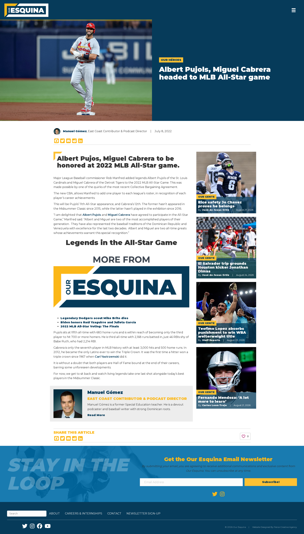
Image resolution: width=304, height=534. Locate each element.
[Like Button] (243, 436)
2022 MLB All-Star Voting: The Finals (90, 326)
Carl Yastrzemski (107, 356)
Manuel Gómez (75, 131)
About (54, 513)
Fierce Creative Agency (285, 527)
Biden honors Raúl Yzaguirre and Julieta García (98, 322)
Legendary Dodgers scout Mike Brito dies (94, 318)
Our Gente (206, 196)
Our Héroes (171, 60)
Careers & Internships (83, 513)
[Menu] (293, 10)
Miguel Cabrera (119, 214)
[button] (271, 482)
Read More (96, 415)
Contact (114, 513)
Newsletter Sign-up (143, 513)
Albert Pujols (92, 214)
